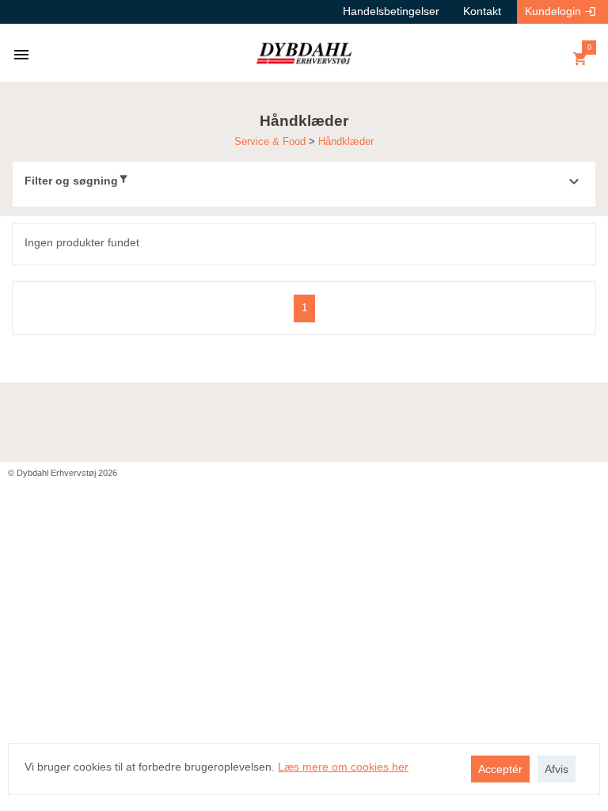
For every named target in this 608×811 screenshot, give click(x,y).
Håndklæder (346, 141)
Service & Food (271, 141)
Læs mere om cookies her (343, 766)
